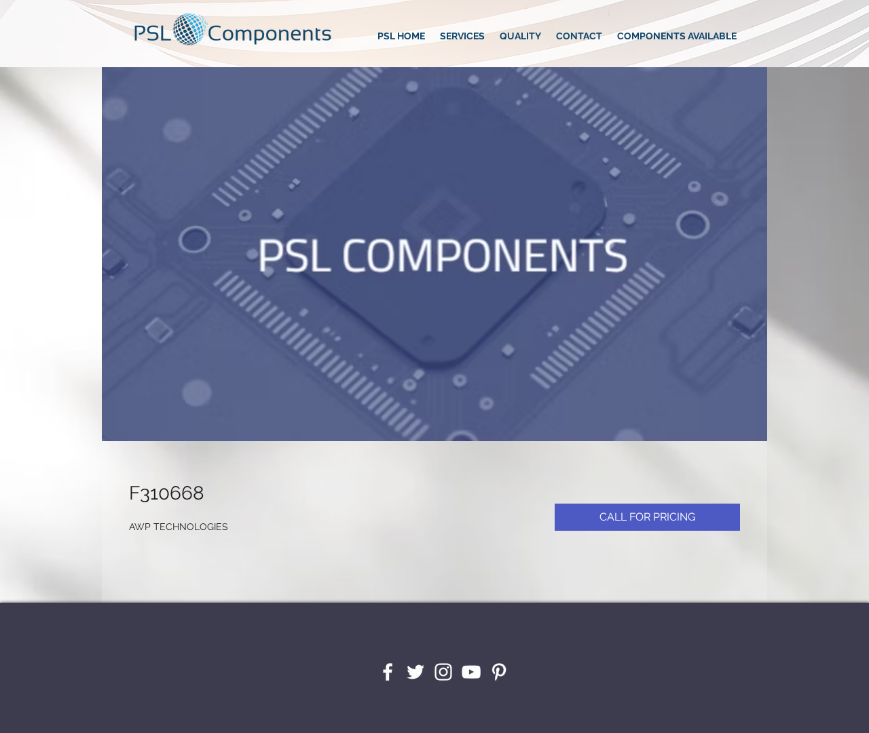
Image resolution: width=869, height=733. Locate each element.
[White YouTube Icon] (471, 671)
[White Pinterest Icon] (499, 671)
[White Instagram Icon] (443, 671)
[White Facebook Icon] (387, 671)
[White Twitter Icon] (415, 671)
